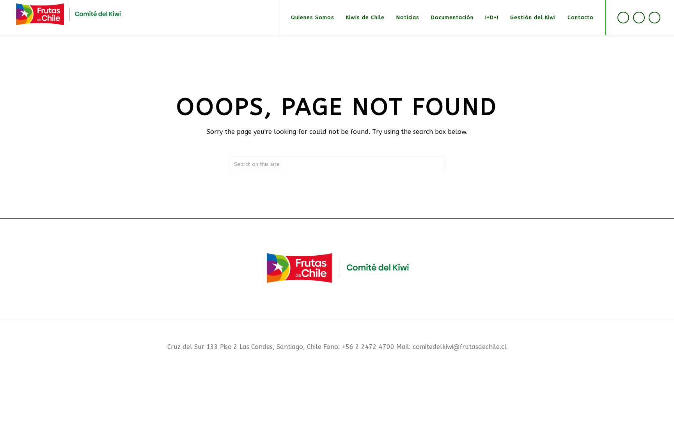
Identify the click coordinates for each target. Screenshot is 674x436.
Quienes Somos (312, 17)
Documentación (452, 17)
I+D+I (491, 17)
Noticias (407, 17)
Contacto (581, 17)
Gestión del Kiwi (533, 17)
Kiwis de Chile (365, 17)
